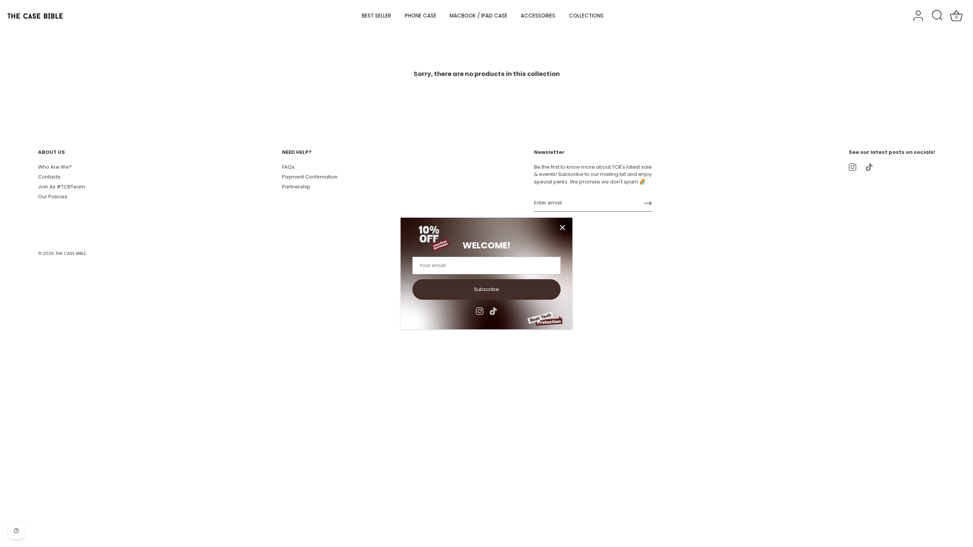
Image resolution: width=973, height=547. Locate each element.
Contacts (49, 176)
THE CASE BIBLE (70, 253)
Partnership (296, 186)
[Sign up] (648, 203)
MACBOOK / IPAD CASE (478, 15)
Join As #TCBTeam (61, 186)
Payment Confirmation (310, 176)
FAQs (288, 167)
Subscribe (486, 289)
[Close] (562, 227)
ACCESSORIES (538, 15)
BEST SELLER (376, 15)
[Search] (937, 16)
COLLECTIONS (586, 15)
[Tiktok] (493, 311)
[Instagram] (479, 311)
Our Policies (52, 196)
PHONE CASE (420, 15)
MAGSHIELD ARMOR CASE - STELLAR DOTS (108, 544)
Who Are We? (55, 167)
